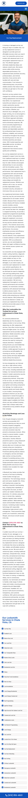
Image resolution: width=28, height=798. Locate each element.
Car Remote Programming (10, 725)
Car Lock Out (7, 734)
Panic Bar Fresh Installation (11, 677)
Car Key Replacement (9, 749)
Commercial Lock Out (9, 715)
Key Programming (8, 701)
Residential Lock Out (9, 667)
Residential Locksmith (10, 787)
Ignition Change (8, 705)
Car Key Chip (7, 628)
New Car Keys (7, 681)
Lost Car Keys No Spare (10, 744)
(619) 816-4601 (15, 523)
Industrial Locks (8, 648)
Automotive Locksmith (10, 773)
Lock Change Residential (10, 691)
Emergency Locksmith (9, 768)
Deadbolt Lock (8, 633)
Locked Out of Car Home (10, 739)
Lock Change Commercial (10, 696)
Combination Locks (9, 720)
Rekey (5, 672)
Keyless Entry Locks (9, 657)
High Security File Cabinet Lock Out (13, 710)
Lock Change (7, 729)
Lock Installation (8, 686)
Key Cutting (7, 758)
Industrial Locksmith (9, 778)
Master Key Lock (8, 638)
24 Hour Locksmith (9, 763)
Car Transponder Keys (10, 653)
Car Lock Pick (7, 643)
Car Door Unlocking (9, 754)
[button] (26, 8)
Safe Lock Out (7, 662)
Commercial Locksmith (10, 782)
